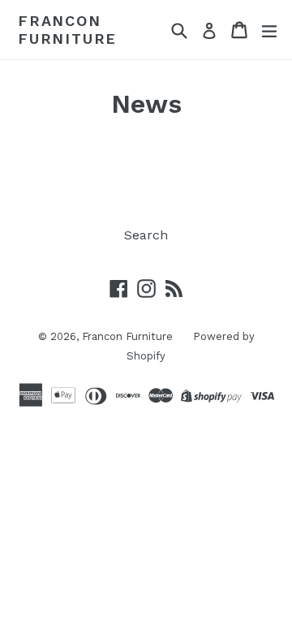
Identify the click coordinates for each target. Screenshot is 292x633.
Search (146, 235)
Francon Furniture (67, 29)
